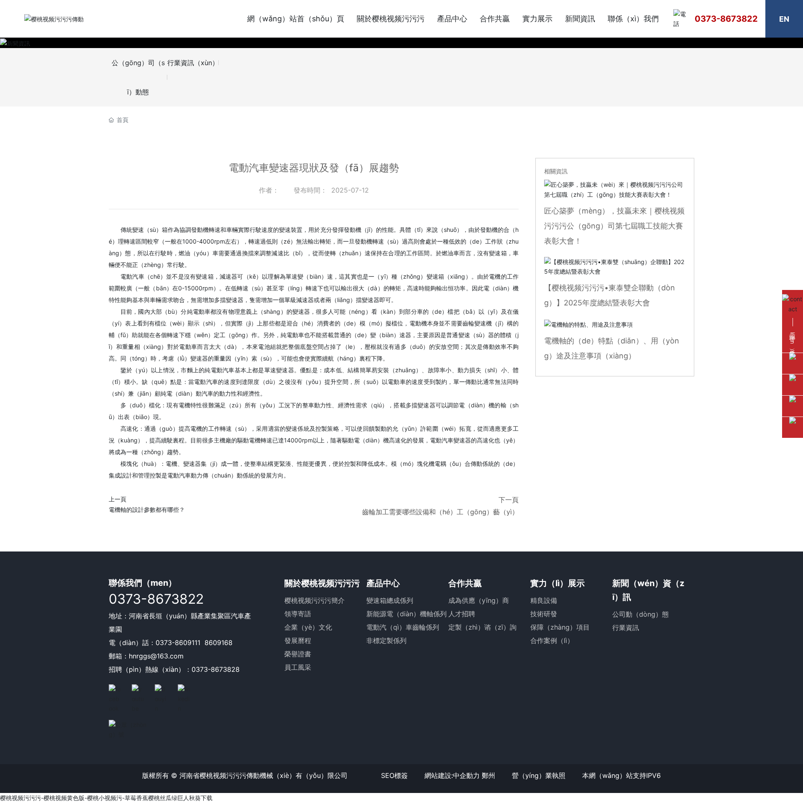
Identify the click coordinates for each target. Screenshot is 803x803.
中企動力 (466, 775)
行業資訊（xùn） (193, 62)
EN (784, 19)
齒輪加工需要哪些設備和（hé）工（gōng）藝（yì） (440, 512)
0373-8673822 (726, 19)
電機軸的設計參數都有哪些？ (147, 509)
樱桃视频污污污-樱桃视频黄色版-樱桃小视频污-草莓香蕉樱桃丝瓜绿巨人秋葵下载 (106, 797)
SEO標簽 (394, 775)
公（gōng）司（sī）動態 (138, 77)
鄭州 (488, 775)
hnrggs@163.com (156, 656)
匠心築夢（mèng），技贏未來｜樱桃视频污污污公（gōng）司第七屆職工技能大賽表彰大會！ (614, 225)
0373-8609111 (178, 642)
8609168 (219, 642)
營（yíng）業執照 (538, 775)
